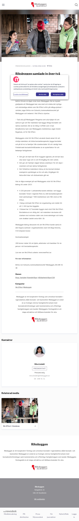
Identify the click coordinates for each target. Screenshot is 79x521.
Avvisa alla (42, 94)
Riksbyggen (27, 287)
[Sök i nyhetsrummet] (76, 4)
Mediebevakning (10, 514)
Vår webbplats (39, 499)
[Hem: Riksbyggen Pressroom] (38, 4)
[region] (39, 87)
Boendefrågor (32, 277)
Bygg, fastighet (21, 277)
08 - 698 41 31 (39, 379)
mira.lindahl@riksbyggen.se (39, 376)
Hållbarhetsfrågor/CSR (46, 277)
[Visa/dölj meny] (3, 4)
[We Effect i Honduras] (20, 410)
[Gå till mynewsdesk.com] (10, 511)
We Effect (19, 287)
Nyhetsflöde (64, 514)
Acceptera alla (58, 94)
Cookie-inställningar (20, 94)
